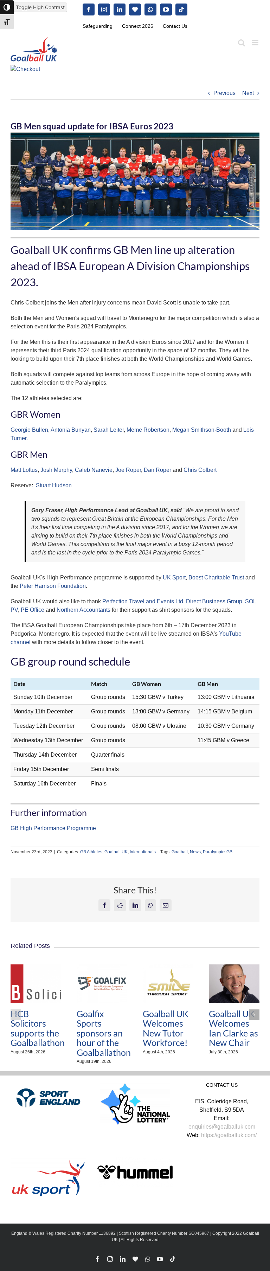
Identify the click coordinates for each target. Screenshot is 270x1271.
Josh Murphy (56, 470)
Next (248, 93)
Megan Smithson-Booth (201, 430)
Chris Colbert (200, 470)
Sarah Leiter (109, 430)
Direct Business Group (214, 601)
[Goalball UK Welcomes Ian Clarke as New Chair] (234, 967)
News (195, 851)
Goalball (180, 851)
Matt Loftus (24, 470)
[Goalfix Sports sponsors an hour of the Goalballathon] (102, 967)
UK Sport (174, 577)
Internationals (143, 851)
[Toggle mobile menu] (255, 42)
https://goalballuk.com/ (229, 1135)
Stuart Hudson (54, 485)
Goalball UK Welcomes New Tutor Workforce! (165, 1028)
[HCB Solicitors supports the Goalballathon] (36, 967)
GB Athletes (91, 851)
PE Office (32, 610)
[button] (16, 1014)
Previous (224, 93)
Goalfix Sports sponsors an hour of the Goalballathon (104, 1033)
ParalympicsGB (217, 851)
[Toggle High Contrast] (7, 7)
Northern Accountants (83, 610)
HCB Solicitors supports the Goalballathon (38, 1028)
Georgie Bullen (29, 430)
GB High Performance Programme (53, 828)
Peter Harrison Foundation (53, 586)
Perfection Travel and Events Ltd (142, 601)
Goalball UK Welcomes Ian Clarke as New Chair (233, 1028)
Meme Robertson (148, 430)
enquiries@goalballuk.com (221, 1127)
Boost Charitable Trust (216, 577)
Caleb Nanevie (93, 470)
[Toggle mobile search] (241, 42)
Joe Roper (128, 470)
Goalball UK (116, 851)
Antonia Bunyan (71, 430)
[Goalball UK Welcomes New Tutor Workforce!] (168, 967)
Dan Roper (157, 470)
